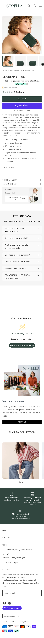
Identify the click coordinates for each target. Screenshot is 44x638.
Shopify (26, 622)
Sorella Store (12, 622)
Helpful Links (6, 538)
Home (4, 71)
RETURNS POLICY (9, 184)
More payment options (22, 110)
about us (22, 422)
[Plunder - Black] (34, 195)
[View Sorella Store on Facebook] (10, 603)
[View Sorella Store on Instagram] (4, 603)
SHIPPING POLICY (9, 180)
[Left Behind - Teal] (7, 61)
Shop (4, 530)
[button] (28, 5)
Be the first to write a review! (22, 345)
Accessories (14, 71)
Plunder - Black (10, 193)
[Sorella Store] (14, 6)
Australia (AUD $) (9, 616)
